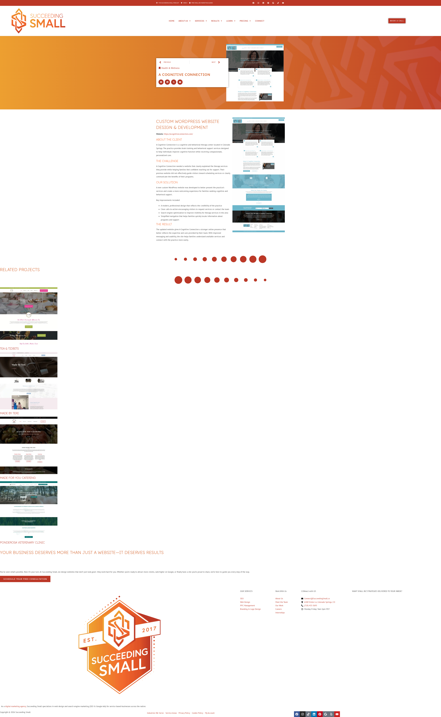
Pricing (244, 21)
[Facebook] (253, 3)
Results (215, 21)
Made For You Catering (18, 477)
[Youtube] (283, 3)
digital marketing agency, (15, 706)
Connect (259, 21)
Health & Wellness (170, 68)
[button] (161, 82)
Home (171, 21)
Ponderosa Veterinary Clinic (22, 542)
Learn (229, 21)
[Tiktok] (278, 3)
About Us (183, 21)
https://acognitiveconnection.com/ (178, 134)
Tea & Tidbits (9, 348)
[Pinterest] (268, 3)
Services (199, 21)
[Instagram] (258, 3)
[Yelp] (331, 714)
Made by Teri (9, 413)
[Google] (273, 3)
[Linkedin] (263, 3)
